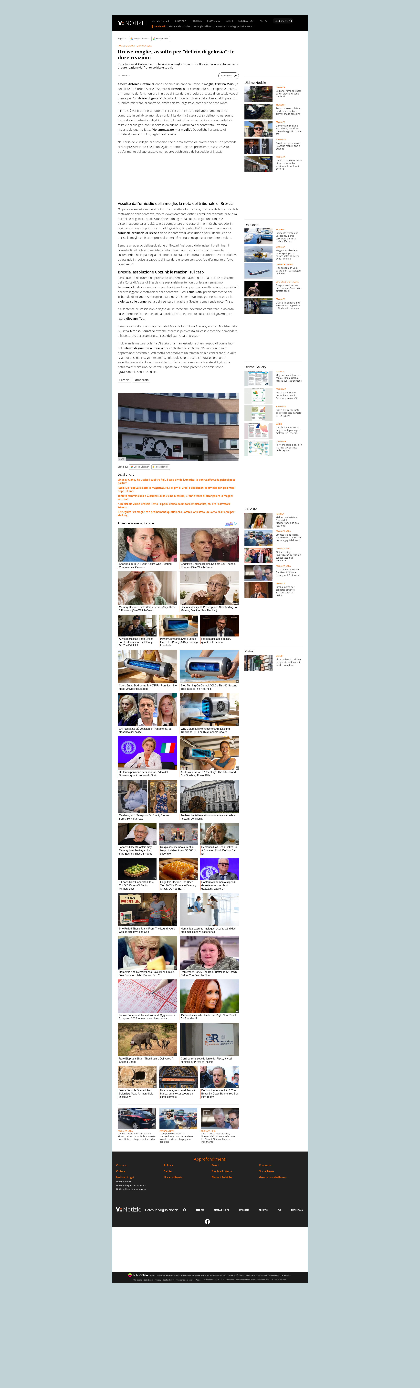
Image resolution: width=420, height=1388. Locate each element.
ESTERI (229, 21)
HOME (121, 45)
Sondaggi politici (236, 26)
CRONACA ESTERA (284, 264)
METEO (279, 656)
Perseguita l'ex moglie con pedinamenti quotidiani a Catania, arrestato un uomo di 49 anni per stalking (176, 513)
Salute (168, 1171)
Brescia (124, 380)
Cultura (120, 1171)
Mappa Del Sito (221, 1210)
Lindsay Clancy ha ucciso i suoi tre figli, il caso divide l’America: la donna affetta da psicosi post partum (176, 481)
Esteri (215, 1165)
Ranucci (250, 26)
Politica (168, 1165)
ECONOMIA (213, 21)
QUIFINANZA (261, 1275)
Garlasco (188, 26)
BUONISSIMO (274, 1275)
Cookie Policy (168, 1280)
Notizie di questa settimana (131, 1185)
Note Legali (148, 1280)
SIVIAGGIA (250, 1275)
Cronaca (121, 1165)
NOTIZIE (136, 23)
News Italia (297, 1210)
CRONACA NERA (144, 45)
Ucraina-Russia (173, 1177)
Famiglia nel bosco (204, 26)
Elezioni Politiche (221, 1177)
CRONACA (180, 21)
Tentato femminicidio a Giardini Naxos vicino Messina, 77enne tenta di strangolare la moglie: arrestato (175, 497)
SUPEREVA (286, 1275)
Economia (265, 1165)
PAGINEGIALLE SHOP (190, 1275)
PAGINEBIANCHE (217, 1275)
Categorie (244, 1210)
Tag (279, 1210)
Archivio (263, 1210)
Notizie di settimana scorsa (131, 1189)
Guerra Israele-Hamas (273, 1177)
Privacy (158, 1280)
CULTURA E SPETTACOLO (287, 282)
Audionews (281, 21)
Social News (266, 1171)
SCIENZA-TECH (246, 21)
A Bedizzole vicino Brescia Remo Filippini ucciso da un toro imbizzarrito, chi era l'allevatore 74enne (174, 505)
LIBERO (152, 1275)
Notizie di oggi (125, 1177)
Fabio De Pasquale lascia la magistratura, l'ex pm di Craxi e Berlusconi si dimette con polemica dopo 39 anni (176, 489)
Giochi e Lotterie (221, 1171)
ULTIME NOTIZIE (160, 21)
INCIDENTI (280, 105)
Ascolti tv (220, 26)
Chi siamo (137, 1280)
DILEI (242, 1275)
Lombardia (141, 380)
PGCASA (205, 1275)
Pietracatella (175, 26)
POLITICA (197, 21)
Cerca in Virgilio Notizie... (163, 1210)
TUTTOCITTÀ (232, 1275)
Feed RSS (200, 1210)
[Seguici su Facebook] (207, 1223)
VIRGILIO (161, 1275)
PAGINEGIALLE (173, 1275)
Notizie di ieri (123, 1181)
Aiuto (198, 1280)
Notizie (132, 1209)
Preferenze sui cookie (185, 1280)
